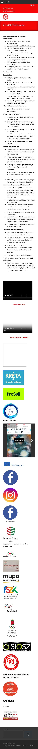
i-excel (22, 745)
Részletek (6, 706)
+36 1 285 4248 (9, 8)
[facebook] (31, 6)
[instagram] (33, 6)
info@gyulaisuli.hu (9, 11)
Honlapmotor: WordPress (10, 745)
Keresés (5, 730)
